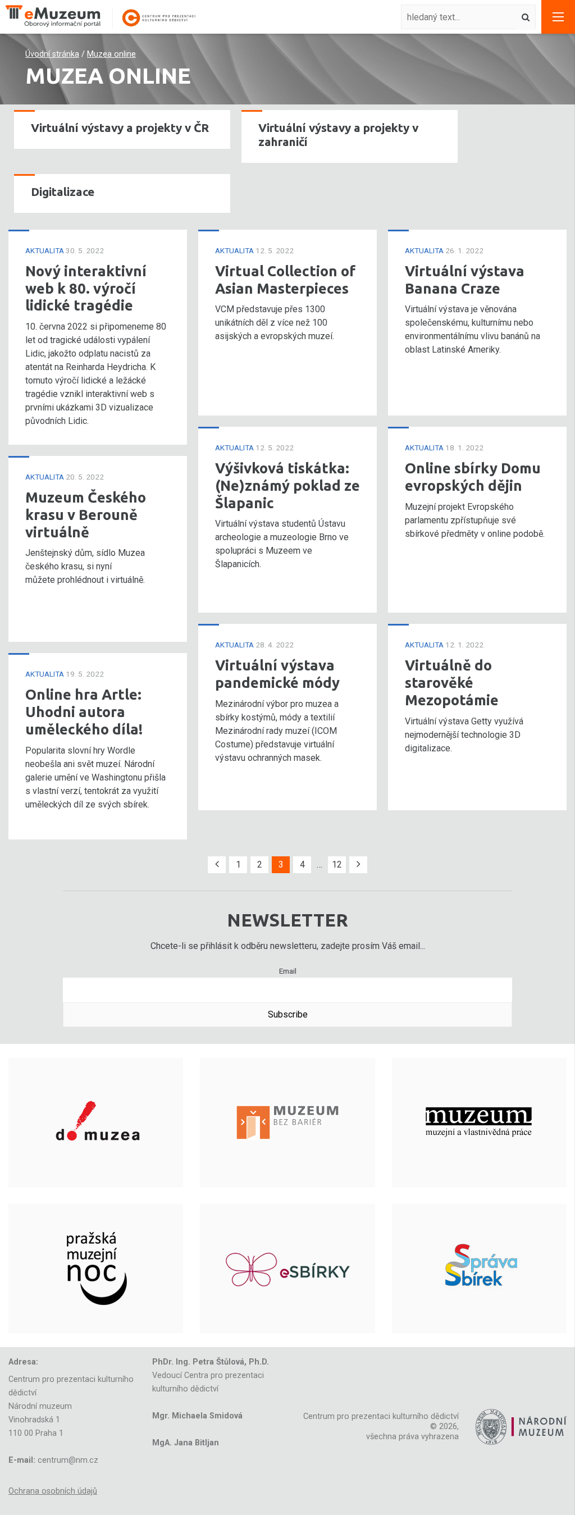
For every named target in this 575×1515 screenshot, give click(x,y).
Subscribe (288, 1014)
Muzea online (111, 54)
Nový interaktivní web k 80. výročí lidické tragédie (86, 288)
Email (287, 970)
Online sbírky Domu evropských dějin (473, 477)
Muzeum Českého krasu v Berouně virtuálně (85, 514)
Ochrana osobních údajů (52, 1491)
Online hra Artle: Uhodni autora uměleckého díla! (84, 711)
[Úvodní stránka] (107, 17)
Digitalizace (62, 191)
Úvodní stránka (52, 54)
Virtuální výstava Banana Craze (464, 279)
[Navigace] (558, 17)
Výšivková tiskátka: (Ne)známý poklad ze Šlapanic (287, 485)
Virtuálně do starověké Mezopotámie (452, 682)
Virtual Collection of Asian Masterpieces (285, 279)
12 (337, 864)
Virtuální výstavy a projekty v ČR (120, 127)
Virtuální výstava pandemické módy (277, 674)
